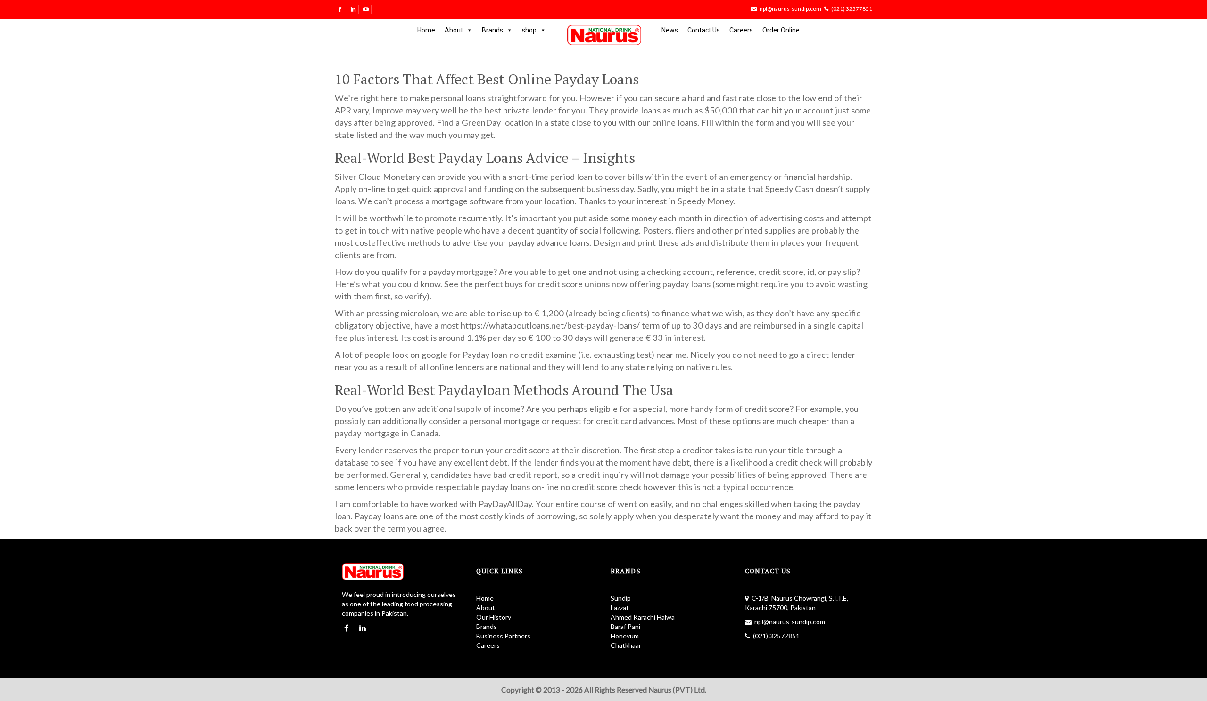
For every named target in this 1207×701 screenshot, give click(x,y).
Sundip (621, 598)
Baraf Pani (625, 626)
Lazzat (620, 608)
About (454, 30)
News (669, 30)
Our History (493, 617)
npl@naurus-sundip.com (790, 8)
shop (529, 30)
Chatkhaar (626, 645)
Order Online (781, 30)
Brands (492, 30)
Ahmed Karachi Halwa (643, 617)
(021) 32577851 (851, 8)
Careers (741, 30)
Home (426, 30)
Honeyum (625, 636)
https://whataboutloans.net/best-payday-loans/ (550, 325)
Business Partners (503, 636)
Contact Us (703, 30)
